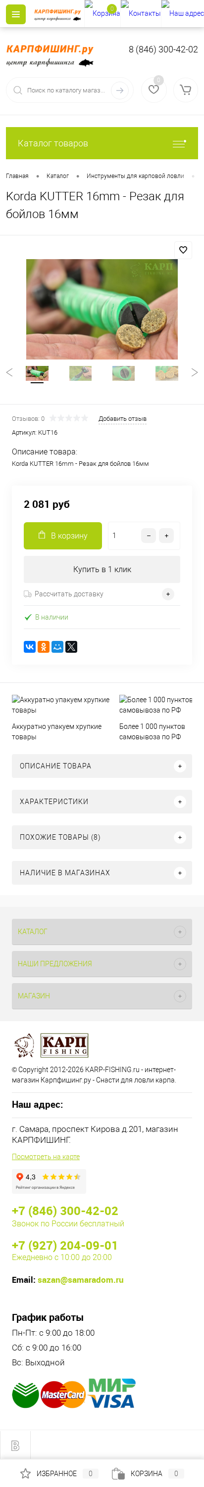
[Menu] (16, 14)
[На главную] (59, 13)
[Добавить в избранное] (183, 250)
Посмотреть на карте (46, 1157)
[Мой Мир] (57, 647)
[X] (71, 647)
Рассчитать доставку (69, 594)
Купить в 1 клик (102, 569)
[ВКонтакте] (30, 647)
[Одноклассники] (44, 647)
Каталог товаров (53, 143)
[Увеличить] (102, 309)
